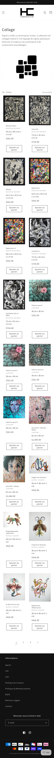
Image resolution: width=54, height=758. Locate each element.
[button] (3, 12)
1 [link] (16, 642)
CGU (7, 677)
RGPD (7, 694)
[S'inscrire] (46, 723)
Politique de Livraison (14, 683)
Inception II (36, 251)
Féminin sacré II (11, 370)
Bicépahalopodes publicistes (12, 532)
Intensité (35, 129)
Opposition (36, 188)
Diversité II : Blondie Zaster (39, 429)
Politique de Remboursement (17, 688)
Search (8, 665)
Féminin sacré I (37, 305)
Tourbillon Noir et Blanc (12, 314)
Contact (8, 706)
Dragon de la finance (39, 477)
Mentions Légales (12, 700)
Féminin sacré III (38, 370)
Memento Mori (11, 126)
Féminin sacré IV (12, 422)
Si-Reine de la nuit (12, 604)
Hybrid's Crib (17, 753)
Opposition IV (11, 248)
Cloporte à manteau (39, 545)
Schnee (8, 189)
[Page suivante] (37, 642)
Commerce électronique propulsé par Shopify (33, 753)
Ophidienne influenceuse (36, 607)
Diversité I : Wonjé (12, 486)
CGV (7, 671)
